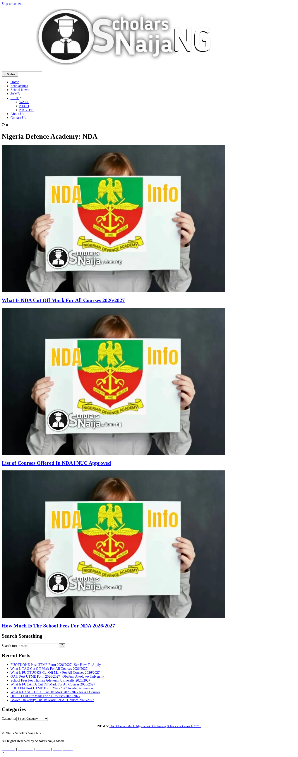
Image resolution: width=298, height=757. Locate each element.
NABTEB (26, 110)
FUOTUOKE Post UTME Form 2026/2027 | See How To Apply (55, 664)
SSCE (14, 98)
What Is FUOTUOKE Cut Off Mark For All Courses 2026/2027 (55, 672)
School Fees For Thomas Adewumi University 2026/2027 (50, 680)
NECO (24, 106)
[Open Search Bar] (5, 125)
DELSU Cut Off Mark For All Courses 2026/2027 (45, 696)
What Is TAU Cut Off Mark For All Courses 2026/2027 (48, 668)
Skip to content (12, 3)
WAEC (24, 102)
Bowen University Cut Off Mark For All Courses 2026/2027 (52, 700)
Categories (9, 718)
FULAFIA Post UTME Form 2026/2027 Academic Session (51, 688)
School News (19, 90)
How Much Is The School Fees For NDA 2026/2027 (58, 626)
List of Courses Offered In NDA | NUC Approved (56, 463)
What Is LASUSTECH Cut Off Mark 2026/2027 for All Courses (55, 692)
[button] (3, 753)
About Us (17, 114)
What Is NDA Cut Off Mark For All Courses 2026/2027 (63, 300)
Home (14, 82)
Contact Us (18, 118)
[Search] (62, 645)
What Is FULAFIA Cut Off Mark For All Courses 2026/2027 (52, 684)
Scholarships (19, 86)
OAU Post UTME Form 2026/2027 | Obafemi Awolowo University (57, 676)
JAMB (15, 94)
